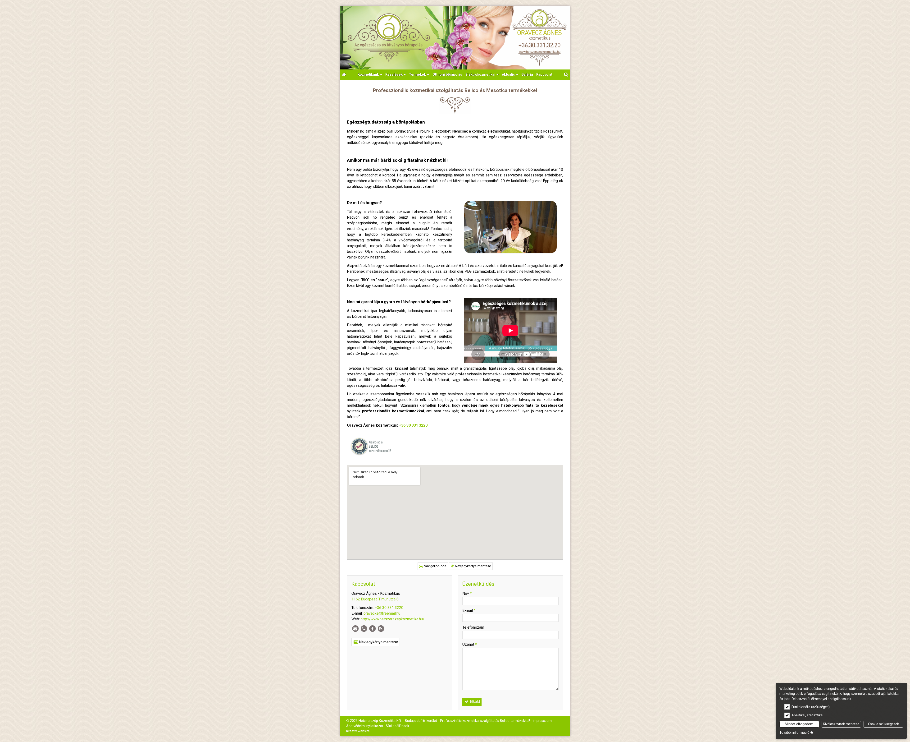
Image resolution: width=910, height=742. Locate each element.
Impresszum (542, 721)
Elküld (474, 701)
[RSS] (381, 628)
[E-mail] (355, 628)
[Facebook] (372, 628)
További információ (794, 733)
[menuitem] (344, 75)
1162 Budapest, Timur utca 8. (375, 599)
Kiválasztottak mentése (841, 724)
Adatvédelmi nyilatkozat (364, 726)
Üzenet (469, 644)
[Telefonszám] (364, 628)
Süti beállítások (397, 726)
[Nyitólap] (455, 37)
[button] (566, 75)
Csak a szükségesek (883, 724)
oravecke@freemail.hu (382, 613)
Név (467, 593)
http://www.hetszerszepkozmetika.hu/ (392, 619)
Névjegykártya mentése (472, 566)
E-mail (468, 610)
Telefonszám (473, 627)
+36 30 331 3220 (413, 425)
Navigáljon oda (434, 566)
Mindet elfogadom (799, 724)
